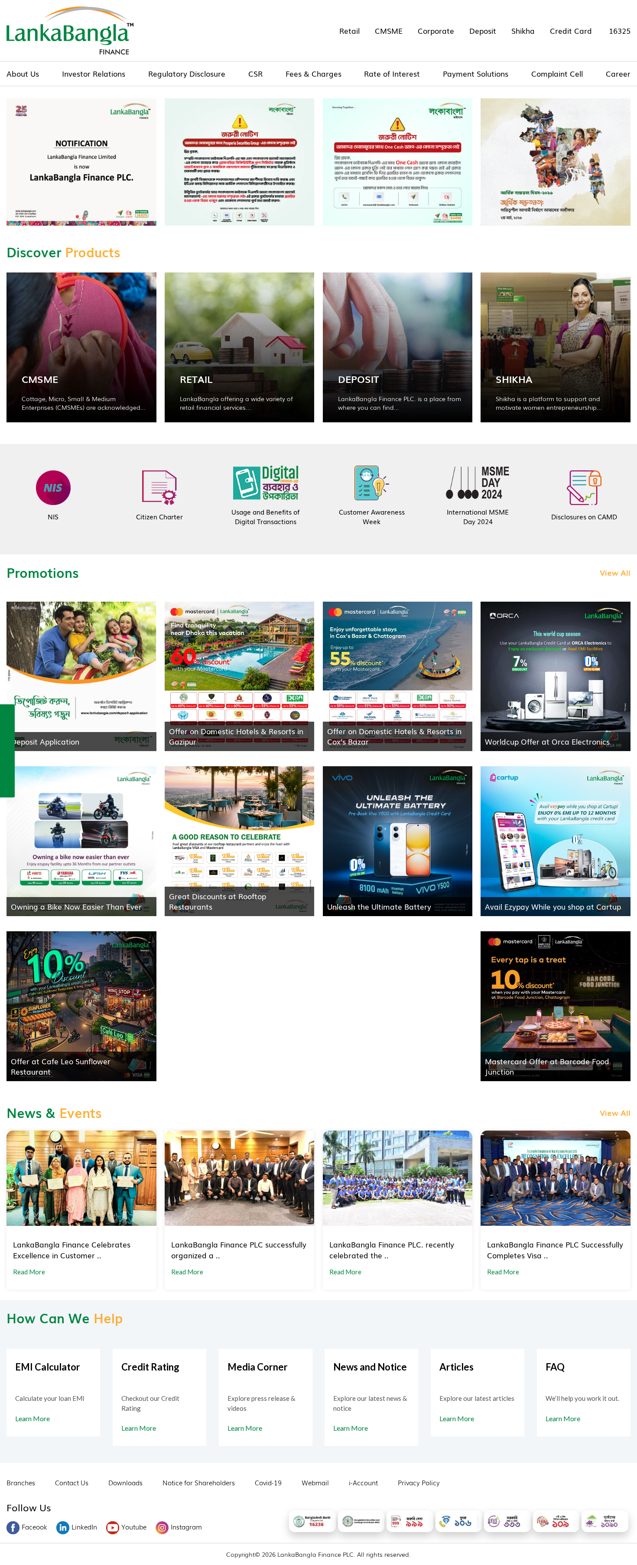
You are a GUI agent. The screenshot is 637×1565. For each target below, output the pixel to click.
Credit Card (571, 30)
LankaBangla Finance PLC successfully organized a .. (238, 1249)
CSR (255, 73)
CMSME (389, 30)
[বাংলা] (7, 787)
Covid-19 (268, 1482)
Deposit (482, 30)
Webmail (315, 1482)
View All (615, 572)
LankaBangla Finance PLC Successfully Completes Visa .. (555, 1249)
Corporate (436, 30)
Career (618, 73)
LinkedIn (84, 1526)
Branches (20, 1482)
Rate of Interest (392, 73)
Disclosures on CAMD (584, 516)
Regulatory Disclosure (186, 73)
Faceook (34, 1526)
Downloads (125, 1482)
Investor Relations (93, 73)
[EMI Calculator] (7, 769)
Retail (349, 30)
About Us (22, 73)
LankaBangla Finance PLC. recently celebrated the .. (391, 1249)
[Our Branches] (7, 750)
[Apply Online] (7, 713)
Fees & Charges (313, 73)
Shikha (523, 30)
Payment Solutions (475, 73)
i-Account (363, 1482)
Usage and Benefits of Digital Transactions (265, 516)
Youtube (133, 1526)
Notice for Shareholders (198, 1482)
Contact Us (71, 1482)
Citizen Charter (159, 516)
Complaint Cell (557, 73)
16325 (619, 30)
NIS (53, 516)
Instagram (186, 1526)
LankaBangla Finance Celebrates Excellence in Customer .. (71, 1249)
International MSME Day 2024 (478, 516)
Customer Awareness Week (372, 516)
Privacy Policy (419, 1482)
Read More (29, 1272)
